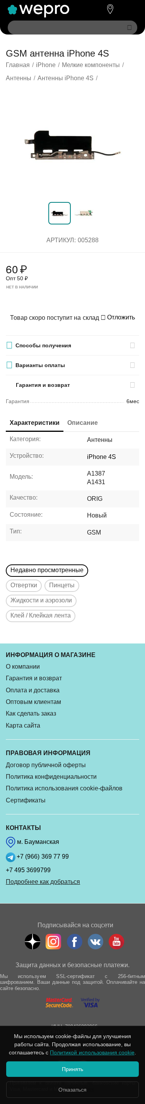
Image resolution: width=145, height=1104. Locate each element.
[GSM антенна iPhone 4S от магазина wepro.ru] (72, 143)
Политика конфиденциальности (51, 776)
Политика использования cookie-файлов (64, 788)
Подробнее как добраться (43, 881)
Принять (72, 1069)
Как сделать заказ (31, 713)
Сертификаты (26, 800)
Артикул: (61, 240)
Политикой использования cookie (92, 1052)
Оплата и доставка (33, 690)
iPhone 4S (101, 457)
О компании (23, 666)
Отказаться (72, 1090)
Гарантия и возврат (34, 678)
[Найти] (129, 27)
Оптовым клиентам (33, 702)
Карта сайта (23, 725)
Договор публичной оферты (46, 765)
